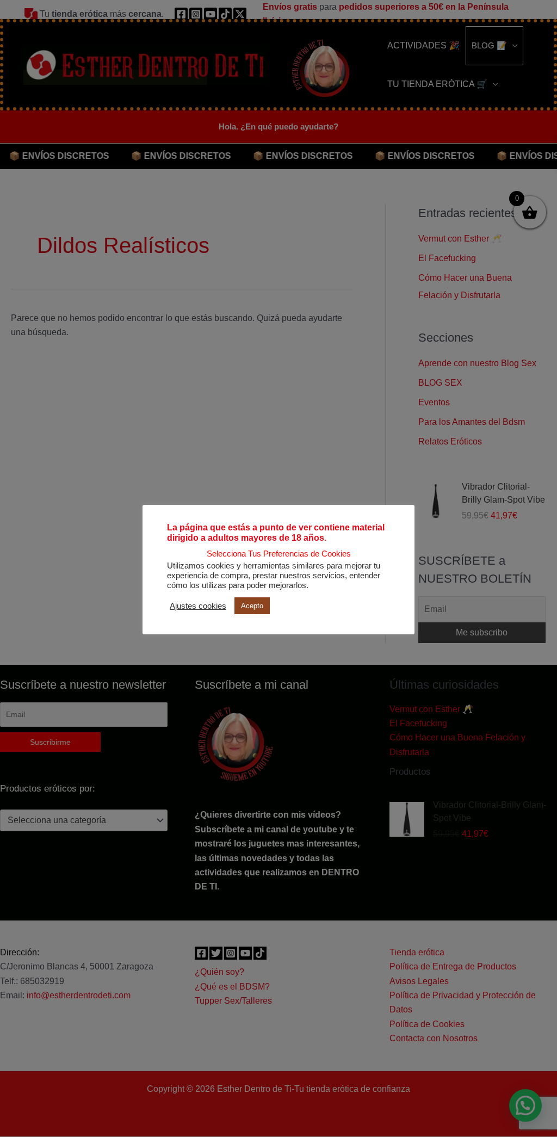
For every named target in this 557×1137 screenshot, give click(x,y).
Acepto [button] (252, 606)
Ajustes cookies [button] (198, 606)
